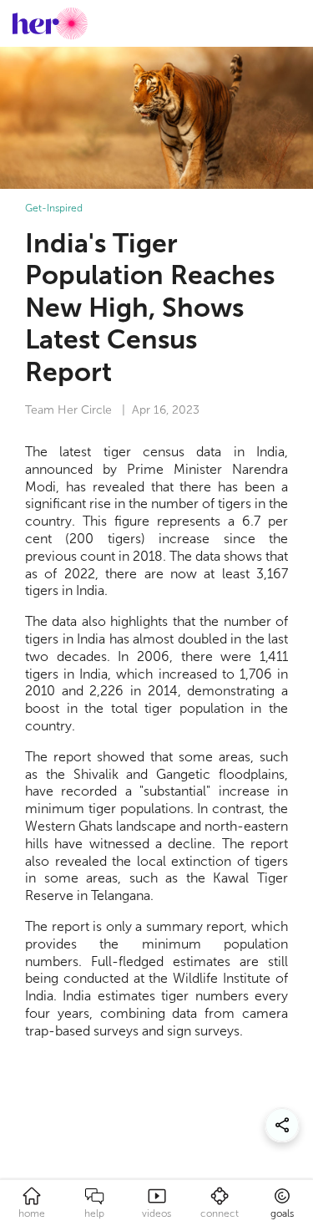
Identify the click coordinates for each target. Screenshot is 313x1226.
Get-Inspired (54, 208)
